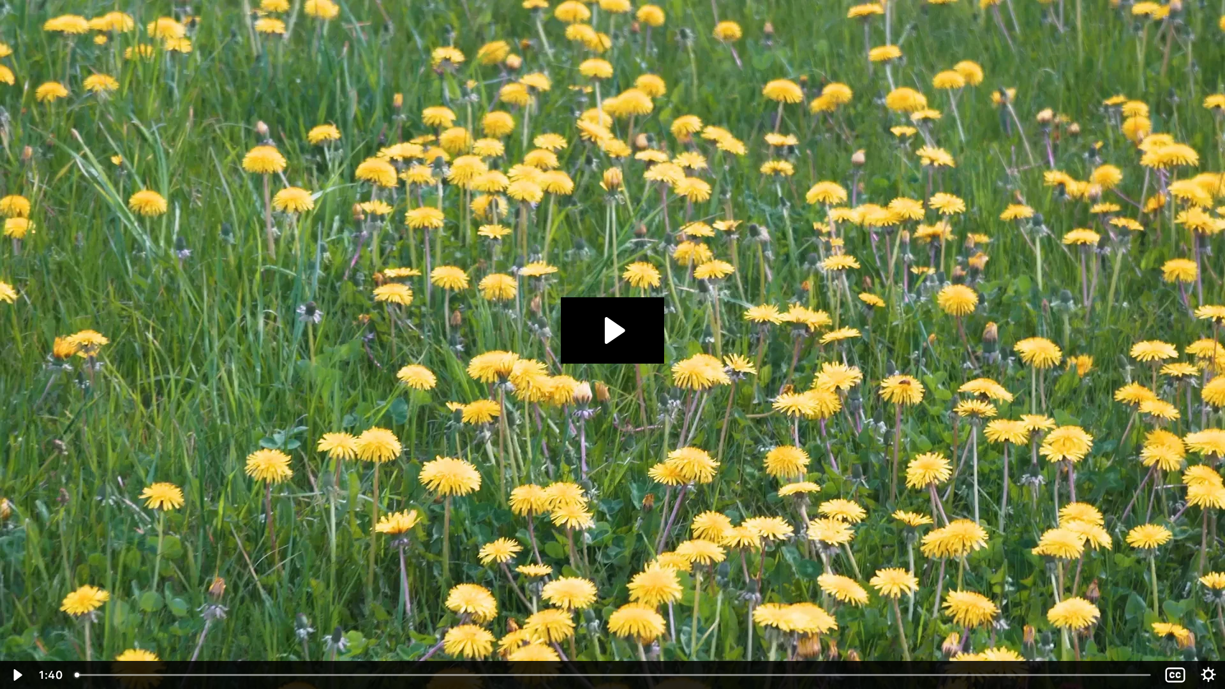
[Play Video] (16, 675)
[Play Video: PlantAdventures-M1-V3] (613, 330)
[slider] (613, 675)
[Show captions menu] (1175, 675)
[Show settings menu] (1208, 675)
